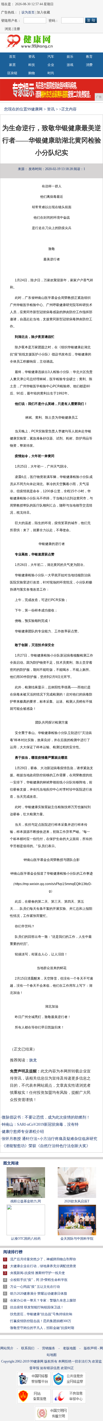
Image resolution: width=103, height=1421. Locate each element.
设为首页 (28, 12)
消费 (89, 65)
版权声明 (90, 1348)
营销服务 (48, 1348)
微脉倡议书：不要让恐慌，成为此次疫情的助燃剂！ (46, 1117)
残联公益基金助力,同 (25, 1201)
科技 (31, 65)
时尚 (51, 73)
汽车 (51, 57)
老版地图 (69, 1348)
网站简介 (6, 1348)
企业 (51, 65)
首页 (12, 57)
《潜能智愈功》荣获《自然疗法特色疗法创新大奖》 (46, 1146)
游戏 (70, 65)
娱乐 (70, 57)
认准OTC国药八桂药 (26, 1239)
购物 (31, 73)
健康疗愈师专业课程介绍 (23, 1132)
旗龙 (33, 1060)
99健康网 (35, 109)
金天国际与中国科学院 (76, 1239)
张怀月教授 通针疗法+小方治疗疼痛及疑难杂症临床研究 (49, 1139)
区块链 (12, 73)
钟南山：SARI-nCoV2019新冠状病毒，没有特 (40, 1124)
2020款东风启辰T (76, 1201)
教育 (89, 57)
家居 (12, 65)
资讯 (31, 57)
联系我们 (27, 1348)
